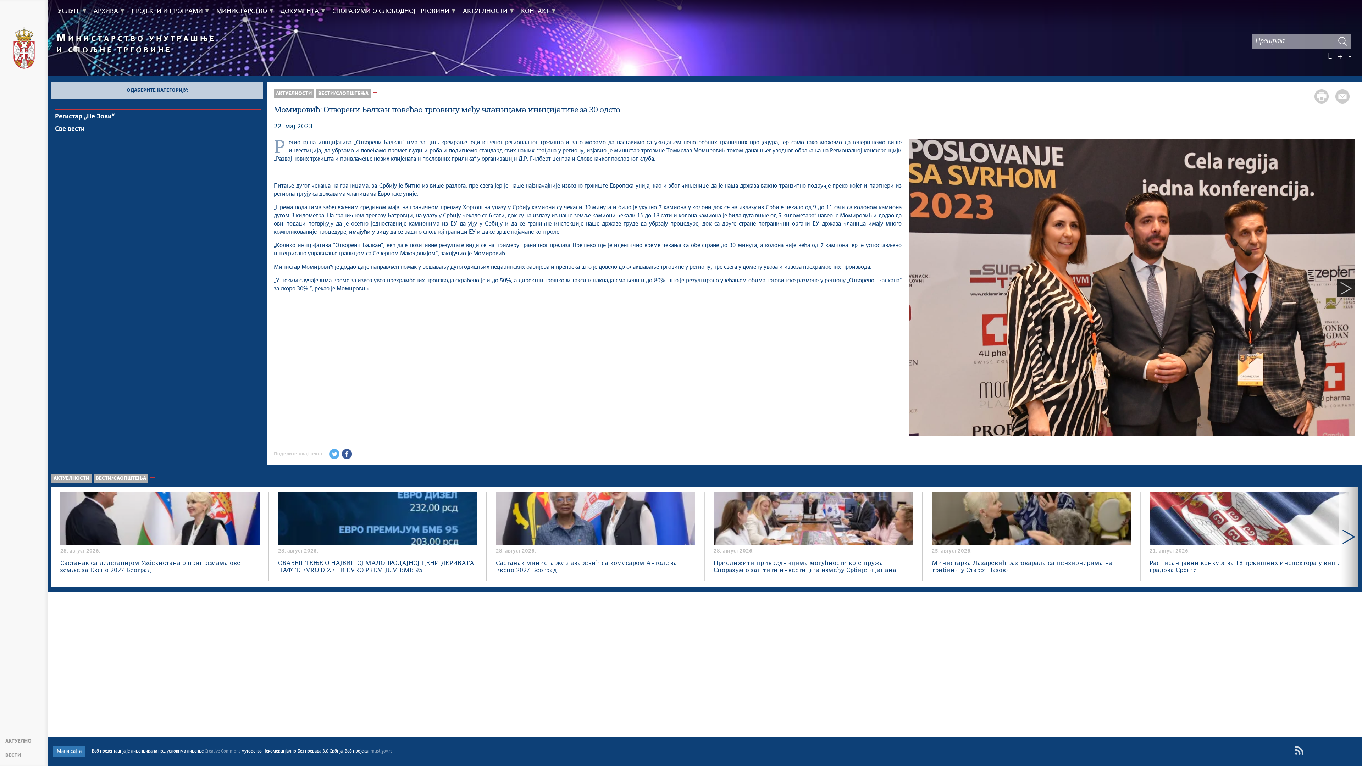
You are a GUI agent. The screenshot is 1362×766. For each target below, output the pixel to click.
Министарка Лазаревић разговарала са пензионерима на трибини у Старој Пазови (1022, 566)
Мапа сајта (69, 751)
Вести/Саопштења (343, 93)
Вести (13, 755)
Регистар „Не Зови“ (85, 116)
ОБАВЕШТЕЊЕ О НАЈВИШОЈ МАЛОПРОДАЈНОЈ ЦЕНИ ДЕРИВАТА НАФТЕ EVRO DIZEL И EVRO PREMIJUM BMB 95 (376, 566)
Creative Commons (222, 751)
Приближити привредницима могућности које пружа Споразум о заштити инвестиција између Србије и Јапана (805, 566)
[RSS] (1299, 750)
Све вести (70, 129)
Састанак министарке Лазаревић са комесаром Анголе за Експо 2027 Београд (586, 566)
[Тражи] (1342, 41)
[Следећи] (1346, 288)
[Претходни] (917, 288)
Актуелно (18, 741)
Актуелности (294, 93)
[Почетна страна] (24, 49)
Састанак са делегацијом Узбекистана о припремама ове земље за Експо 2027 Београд (150, 566)
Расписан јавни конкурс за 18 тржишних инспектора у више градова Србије (1245, 566)
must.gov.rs (381, 751)
